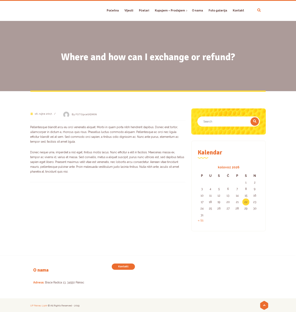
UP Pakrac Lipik (38, 305)
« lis (201, 220)
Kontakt (123, 266)
